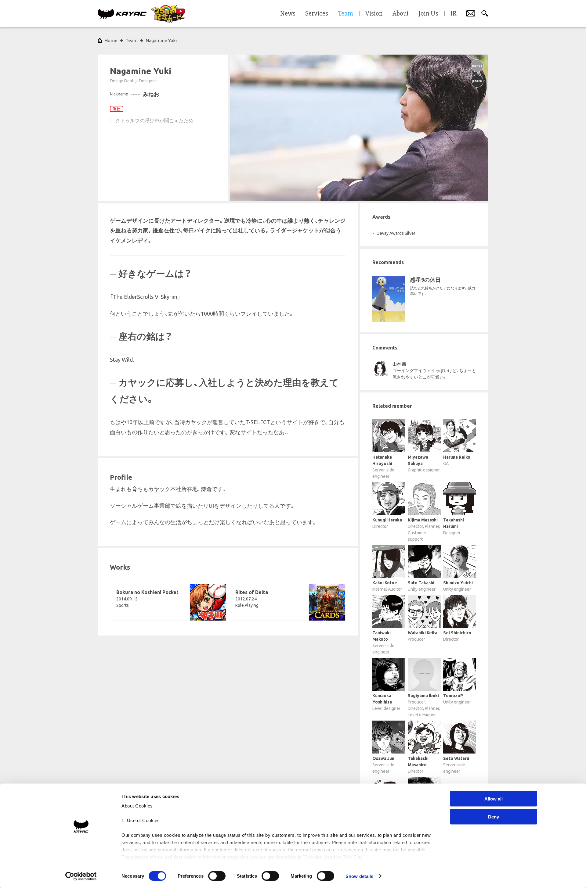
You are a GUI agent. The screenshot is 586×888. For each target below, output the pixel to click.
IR (453, 14)
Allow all (493, 798)
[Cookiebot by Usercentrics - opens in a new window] (81, 876)
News (287, 14)
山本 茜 (399, 364)
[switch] (217, 876)
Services (316, 14)
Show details (359, 876)
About (400, 14)
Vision (374, 14)
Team (131, 40)
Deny (493, 816)
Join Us (428, 14)
